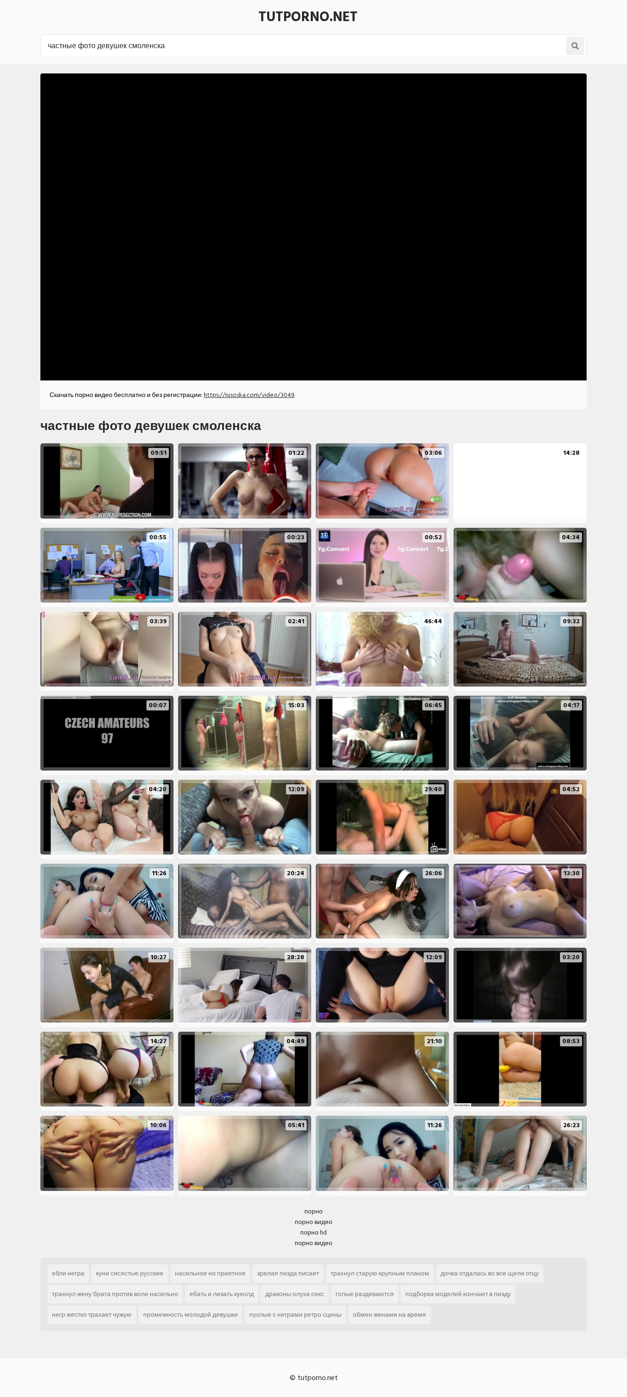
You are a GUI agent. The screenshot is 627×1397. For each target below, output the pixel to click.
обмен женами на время (389, 1314)
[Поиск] (575, 46)
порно (313, 1211)
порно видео (313, 1222)
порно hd (313, 1232)
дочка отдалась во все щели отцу (490, 1273)
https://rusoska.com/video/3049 (249, 395)
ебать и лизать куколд (222, 1294)
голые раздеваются (365, 1294)
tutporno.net (308, 17)
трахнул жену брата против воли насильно (115, 1294)
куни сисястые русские (129, 1273)
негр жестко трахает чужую (92, 1314)
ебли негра (68, 1273)
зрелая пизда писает (288, 1273)
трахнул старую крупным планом (379, 1273)
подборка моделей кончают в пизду (458, 1294)
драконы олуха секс (294, 1294)
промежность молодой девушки (190, 1314)
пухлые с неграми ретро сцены (295, 1314)
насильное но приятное (210, 1273)
